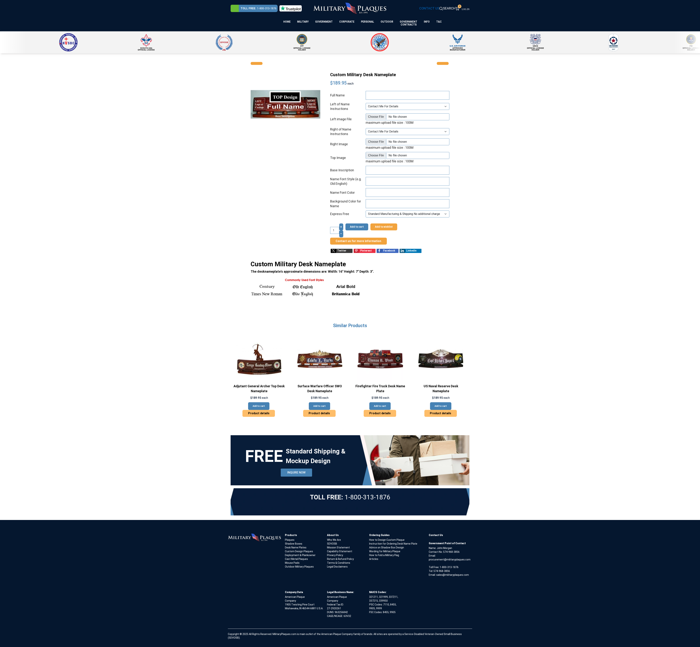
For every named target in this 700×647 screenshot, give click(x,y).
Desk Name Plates (295, 547)
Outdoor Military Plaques (299, 566)
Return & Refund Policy (340, 559)
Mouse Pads (292, 562)
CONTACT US (429, 8)
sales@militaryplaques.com (452, 574)
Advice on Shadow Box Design (386, 547)
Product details (258, 413)
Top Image (338, 158)
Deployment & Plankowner (300, 555)
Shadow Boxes (293, 543)
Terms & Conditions (338, 562)
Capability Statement (339, 551)
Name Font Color (342, 192)
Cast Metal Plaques (296, 559)
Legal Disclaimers (337, 566)
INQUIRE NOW (296, 472)
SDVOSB (332, 543)
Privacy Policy (335, 555)
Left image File (341, 119)
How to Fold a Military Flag (384, 555)
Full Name (337, 95)
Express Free (339, 214)
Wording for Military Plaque (384, 551)
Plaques (289, 539)
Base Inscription (342, 170)
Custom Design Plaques (299, 551)
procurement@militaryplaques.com (449, 559)
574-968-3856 (451, 551)
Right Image (339, 144)
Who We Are (334, 539)
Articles (373, 559)
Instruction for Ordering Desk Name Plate (393, 543)
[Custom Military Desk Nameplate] (285, 104)
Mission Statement (338, 547)
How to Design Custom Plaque (387, 539)
